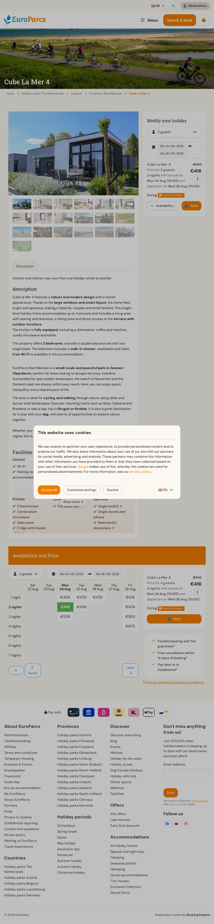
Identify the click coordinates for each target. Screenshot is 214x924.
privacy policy (140, 471)
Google (83, 466)
